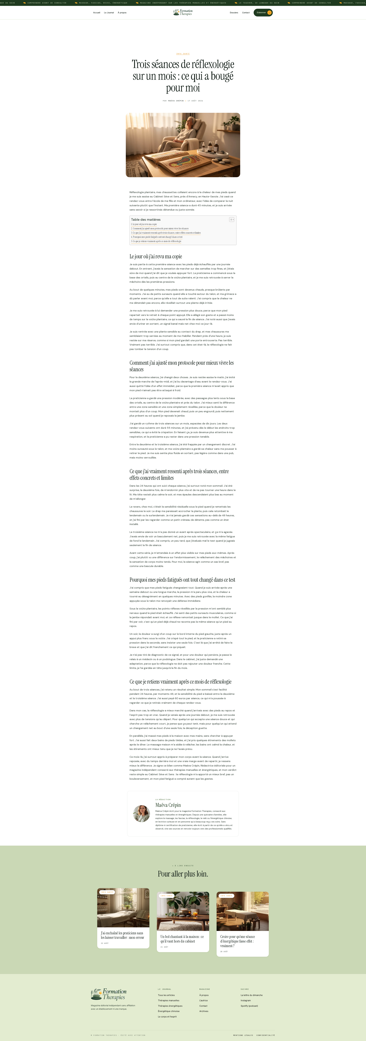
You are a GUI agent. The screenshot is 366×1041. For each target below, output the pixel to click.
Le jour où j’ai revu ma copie (145, 224)
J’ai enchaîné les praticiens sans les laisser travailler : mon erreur (122, 935)
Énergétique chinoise (169, 1011)
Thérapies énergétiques (170, 1006)
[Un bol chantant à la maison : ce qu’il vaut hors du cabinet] (183, 911)
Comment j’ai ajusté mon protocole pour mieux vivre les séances (161, 228)
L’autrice (203, 1000)
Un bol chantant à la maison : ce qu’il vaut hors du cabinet (182, 939)
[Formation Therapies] (182, 12)
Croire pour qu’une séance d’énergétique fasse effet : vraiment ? (237, 941)
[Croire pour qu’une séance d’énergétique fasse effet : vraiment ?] (243, 911)
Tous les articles (166, 995)
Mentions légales (243, 1035)
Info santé (183, 54)
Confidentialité (265, 1035)
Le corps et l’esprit (167, 1016)
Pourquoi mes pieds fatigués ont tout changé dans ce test (157, 236)
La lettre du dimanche (252, 995)
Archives (203, 1011)
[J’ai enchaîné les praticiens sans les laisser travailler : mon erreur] (123, 907)
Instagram (246, 1000)
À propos (122, 12)
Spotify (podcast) (249, 1006)
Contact (246, 12)
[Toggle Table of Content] (230, 219)
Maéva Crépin (176, 101)
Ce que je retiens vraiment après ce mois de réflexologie (157, 241)
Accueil (96, 12)
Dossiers (234, 12)
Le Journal (109, 12)
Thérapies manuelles (168, 1000)
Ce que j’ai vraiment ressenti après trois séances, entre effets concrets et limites (167, 232)
